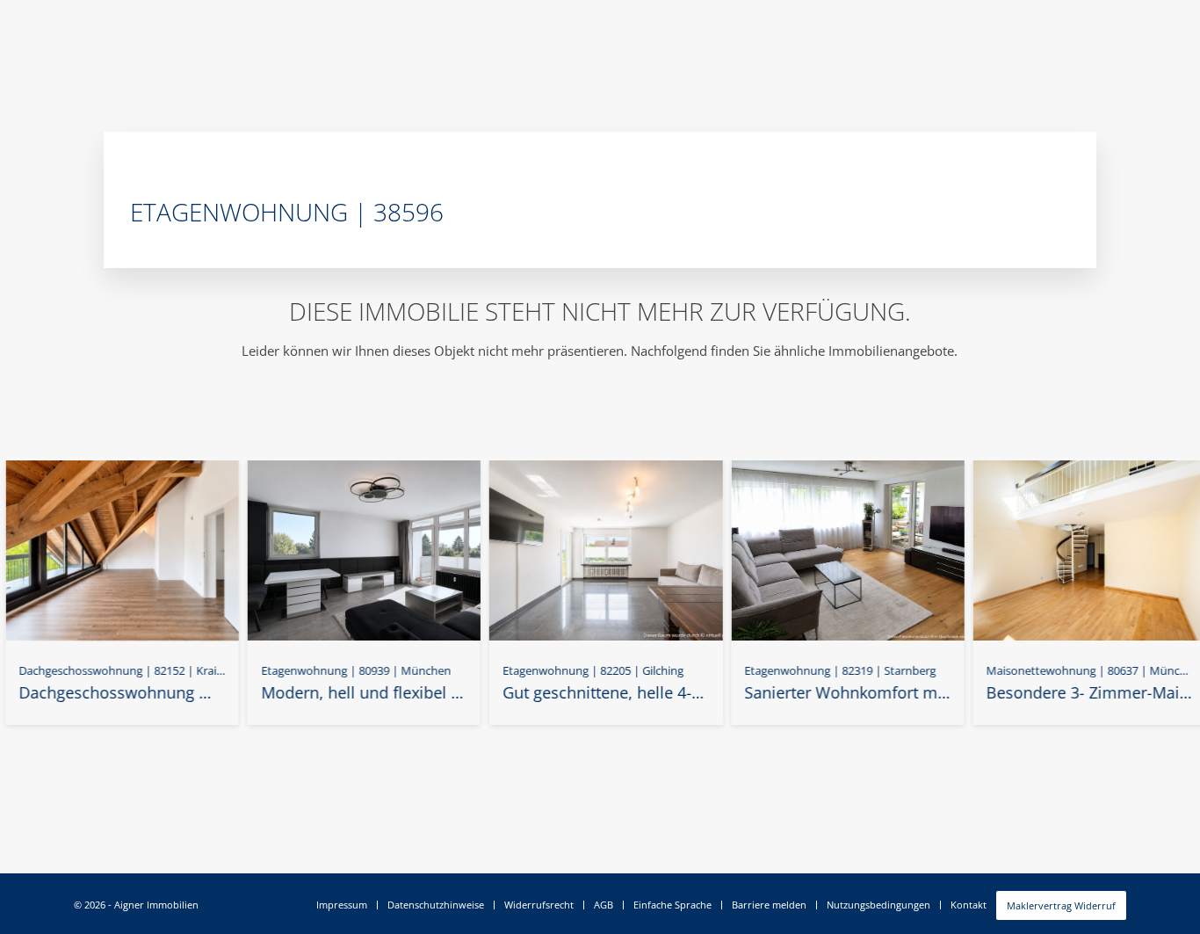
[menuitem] (342, 905)
